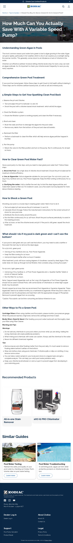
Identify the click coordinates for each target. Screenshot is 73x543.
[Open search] (63, 6)
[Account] (69, 6)
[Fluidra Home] (34, 6)
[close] (69, 1)
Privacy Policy (48, 540)
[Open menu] (4, 6)
